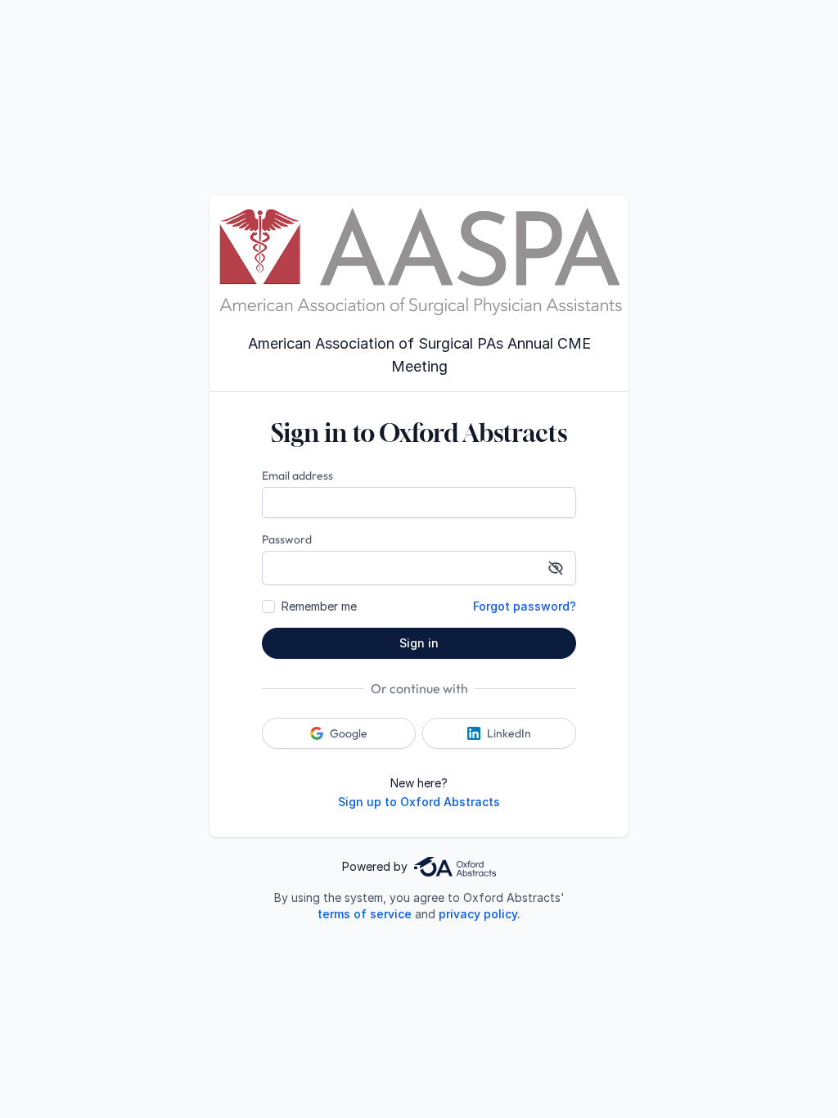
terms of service (365, 914)
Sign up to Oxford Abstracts (419, 802)
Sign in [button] (419, 643)
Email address (297, 475)
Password (287, 539)
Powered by (375, 866)
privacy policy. (479, 914)
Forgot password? (524, 606)
